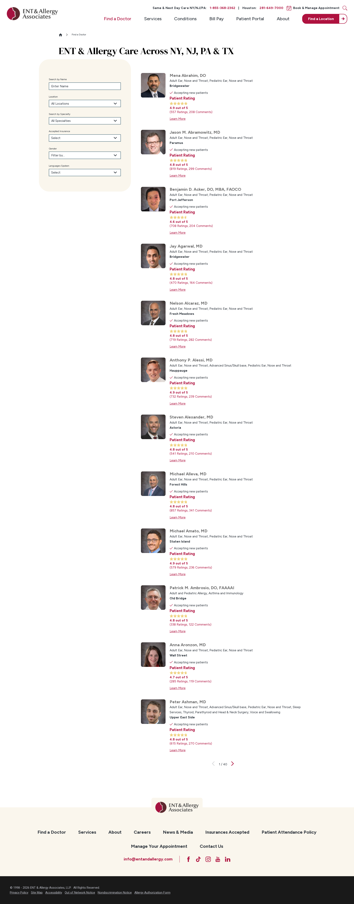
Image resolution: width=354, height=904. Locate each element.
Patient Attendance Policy (289, 832)
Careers (142, 832)
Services (153, 18)
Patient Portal (250, 18)
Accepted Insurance (59, 131)
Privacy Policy (19, 892)
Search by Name (58, 79)
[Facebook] (188, 859)
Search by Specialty (59, 114)
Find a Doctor (117, 18)
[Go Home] (62, 35)
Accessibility (53, 892)
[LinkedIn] (227, 859)
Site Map (37, 892)
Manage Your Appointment (159, 846)
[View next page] (232, 764)
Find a (321, 19)
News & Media (178, 832)
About (283, 18)
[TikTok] (198, 859)
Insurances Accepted (227, 832)
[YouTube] (217, 859)
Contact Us (211, 846)
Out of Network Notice (80, 892)
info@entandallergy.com (148, 859)
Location (53, 96)
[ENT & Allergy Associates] (32, 14)
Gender (53, 148)
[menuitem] (117, 18)
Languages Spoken (59, 166)
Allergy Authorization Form (152, 892)
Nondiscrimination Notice (115, 892)
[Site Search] (345, 8)
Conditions (185, 18)
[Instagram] (208, 859)
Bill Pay (216, 18)
